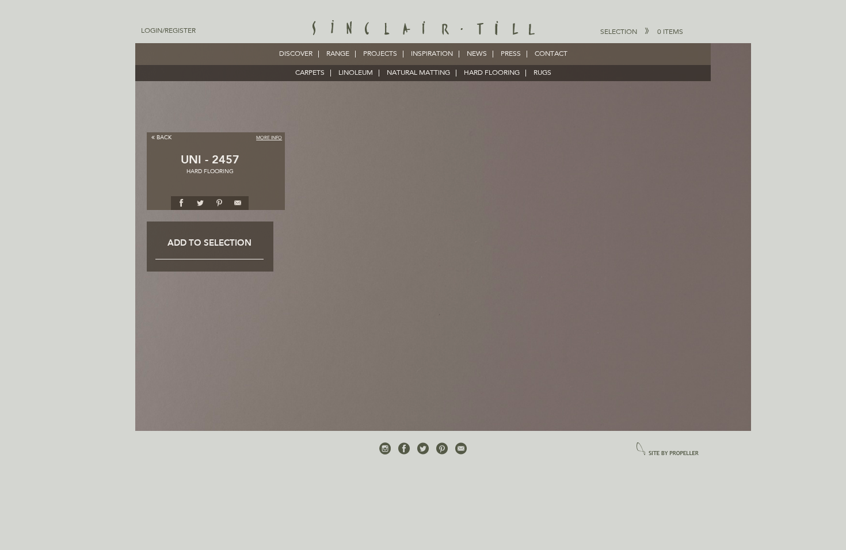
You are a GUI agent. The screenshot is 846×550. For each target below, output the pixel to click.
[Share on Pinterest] (219, 202)
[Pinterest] (442, 448)
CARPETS (310, 73)
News (477, 54)
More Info (269, 138)
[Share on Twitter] (200, 202)
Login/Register (168, 31)
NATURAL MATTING (418, 73)
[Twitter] (423, 448)
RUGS (542, 73)
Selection (641, 32)
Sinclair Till (423, 28)
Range (337, 54)
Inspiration (432, 54)
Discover (296, 54)
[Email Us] (461, 448)
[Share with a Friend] (238, 202)
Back (164, 137)
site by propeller (667, 449)
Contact (551, 54)
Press (511, 54)
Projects (380, 54)
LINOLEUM (355, 73)
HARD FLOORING (492, 73)
